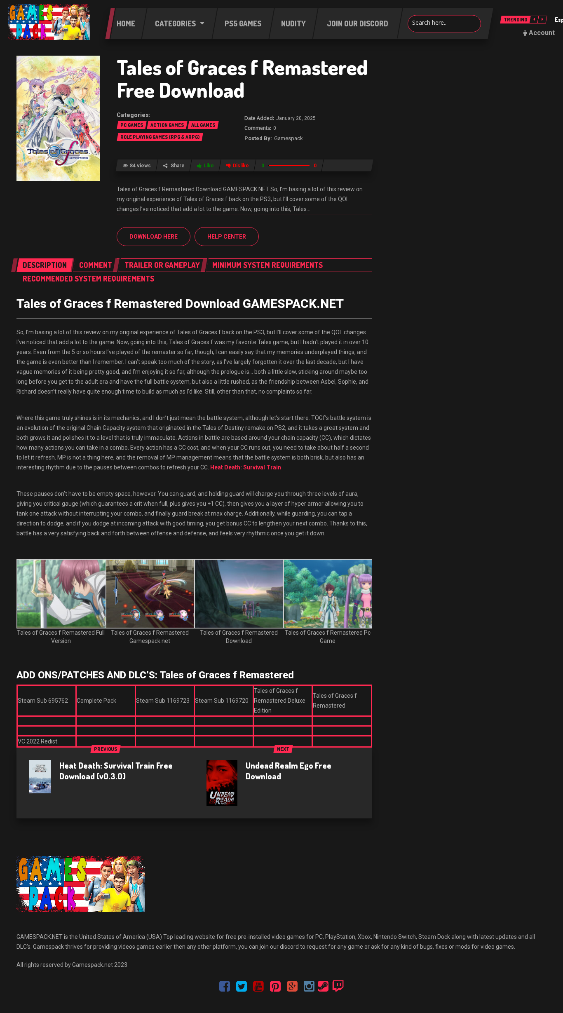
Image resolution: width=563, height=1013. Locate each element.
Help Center (226, 236)
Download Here (153, 236)
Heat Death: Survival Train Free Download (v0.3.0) (116, 770)
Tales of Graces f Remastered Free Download (242, 78)
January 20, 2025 (296, 118)
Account (542, 33)
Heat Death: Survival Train (245, 467)
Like (209, 166)
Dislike (241, 166)
